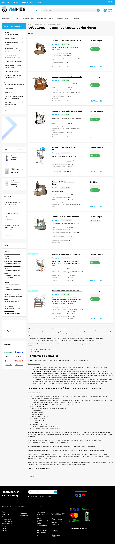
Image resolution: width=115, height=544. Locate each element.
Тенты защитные (9, 313)
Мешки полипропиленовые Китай (12, 272)
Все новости (8, 236)
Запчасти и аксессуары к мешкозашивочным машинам (58, 515)
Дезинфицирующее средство (13, 261)
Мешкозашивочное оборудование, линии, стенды (43, 522)
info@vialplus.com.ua (81, 491)
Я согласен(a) (39, 497)
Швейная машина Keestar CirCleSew (66, 254)
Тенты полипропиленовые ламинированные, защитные (57, 520)
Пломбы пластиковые (57, 511)
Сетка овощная (8, 303)
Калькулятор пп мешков (8, 521)
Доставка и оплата (7, 523)
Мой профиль (23, 513)
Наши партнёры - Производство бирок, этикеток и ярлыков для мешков (89, 524)
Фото (9, 2)
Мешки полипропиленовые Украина (12, 281)
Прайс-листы (11, 331)
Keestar (6, 251)
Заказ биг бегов (6, 519)
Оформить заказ (23, 515)
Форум (15, 2)
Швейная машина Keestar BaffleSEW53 (67, 291)
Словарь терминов (27, 2)
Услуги (4, 517)
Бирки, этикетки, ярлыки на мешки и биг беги (43, 534)
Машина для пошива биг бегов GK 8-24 (67, 77)
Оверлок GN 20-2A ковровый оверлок (66, 217)
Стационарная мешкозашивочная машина (12, 307)
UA (112, 2)
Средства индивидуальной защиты (56, 535)
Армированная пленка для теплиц (12, 255)
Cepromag (84, 528)
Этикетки (17, 313)
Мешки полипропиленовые (12, 263)
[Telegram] (36, 10)
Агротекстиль (55, 524)
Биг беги (7, 258)
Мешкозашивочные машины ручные (12, 290)
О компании (5, 514)
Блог (3, 2)
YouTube (38, 2)
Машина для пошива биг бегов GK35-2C (67, 111)
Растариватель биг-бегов (11, 301)
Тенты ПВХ (11, 311)
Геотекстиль (54, 526)
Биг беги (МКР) (41, 514)
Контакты (4, 530)
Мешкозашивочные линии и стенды (12, 286)
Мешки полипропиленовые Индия (12, 267)
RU (109, 2)
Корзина (21, 511)
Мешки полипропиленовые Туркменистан (12, 276)
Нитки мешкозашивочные (11, 294)
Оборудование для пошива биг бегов (13, 298)
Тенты (6, 311)
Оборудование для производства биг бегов (43, 526)
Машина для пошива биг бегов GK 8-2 (66, 40)
